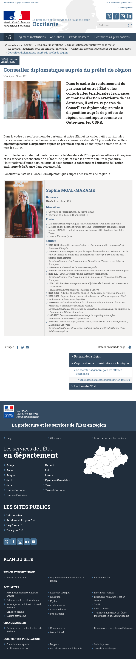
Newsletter (127, 2)
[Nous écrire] (33, 541)
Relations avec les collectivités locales (113, 628)
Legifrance (13, 525)
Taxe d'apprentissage (104, 648)
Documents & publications (112, 37)
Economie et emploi (60, 592)
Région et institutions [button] (31, 37)
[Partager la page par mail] (27, 347)
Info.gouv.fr (14, 515)
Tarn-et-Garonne (55, 490)
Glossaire (55, 438)
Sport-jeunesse (101, 608)
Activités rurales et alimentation (23, 600)
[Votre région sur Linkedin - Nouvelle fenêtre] (129, 16)
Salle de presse (125, 7)
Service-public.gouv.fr (20, 520)
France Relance (58, 609)
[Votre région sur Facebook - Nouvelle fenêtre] (116, 16)
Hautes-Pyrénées (17, 495)
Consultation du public (18, 644)
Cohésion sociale (15, 611)
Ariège (11, 465)
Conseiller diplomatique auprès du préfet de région (101, 48)
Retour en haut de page (111, 347)
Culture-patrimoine (16, 615)
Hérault (49, 465)
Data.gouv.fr (14, 530)
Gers (9, 485)
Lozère (49, 475)
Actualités (57, 37)
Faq (9, 438)
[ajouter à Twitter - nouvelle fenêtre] (22, 347)
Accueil (28, 45)
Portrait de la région (87, 356)
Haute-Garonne (16, 490)
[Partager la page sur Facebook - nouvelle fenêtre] (17, 347)
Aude (10, 470)
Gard (9, 480)
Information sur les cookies (110, 438)
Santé (97, 604)
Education (55, 596)
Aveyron (11, 475)
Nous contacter (113, 2)
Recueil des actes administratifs (66, 648)
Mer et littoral (57, 613)
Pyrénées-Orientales (57, 480)
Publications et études (17, 648)
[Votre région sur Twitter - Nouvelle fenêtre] (109, 16)
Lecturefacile (13, 60)
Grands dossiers (78, 37)
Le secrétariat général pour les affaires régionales (37, 48)
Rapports (54, 644)
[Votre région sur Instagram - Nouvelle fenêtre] (123, 16)
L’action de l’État (85, 386)
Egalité (53, 601)
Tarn (48, 485)
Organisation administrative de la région (91, 45)
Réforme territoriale (104, 592)
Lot (47, 470)
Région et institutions (50, 45)
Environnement (58, 605)
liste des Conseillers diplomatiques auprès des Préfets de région (64, 174)
